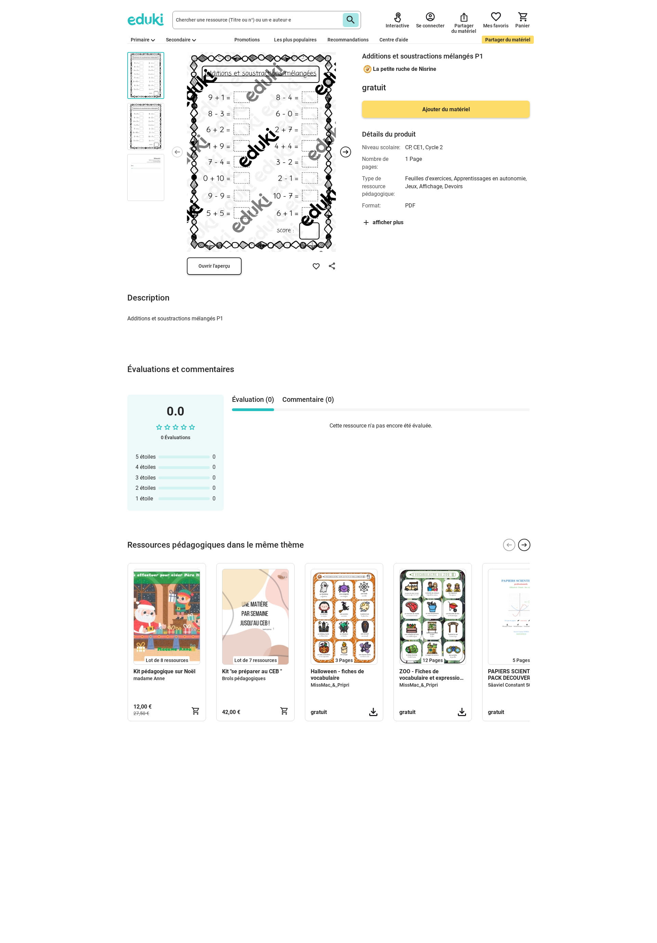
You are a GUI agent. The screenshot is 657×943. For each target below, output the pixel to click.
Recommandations (348, 39)
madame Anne (149, 678)
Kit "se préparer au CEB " (252, 671)
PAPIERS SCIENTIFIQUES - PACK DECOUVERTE (521, 674)
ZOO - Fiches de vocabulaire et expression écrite (431, 674)
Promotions (247, 39)
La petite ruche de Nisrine (404, 69)
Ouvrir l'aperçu (214, 266)
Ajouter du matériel (446, 109)
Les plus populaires (295, 39)
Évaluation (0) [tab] (253, 399)
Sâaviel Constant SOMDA (515, 685)
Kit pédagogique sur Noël (164, 671)
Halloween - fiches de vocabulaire (337, 674)
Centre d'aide (393, 39)
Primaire (140, 39)
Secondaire (178, 39)
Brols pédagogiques (244, 678)
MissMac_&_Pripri (330, 685)
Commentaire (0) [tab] (308, 399)
